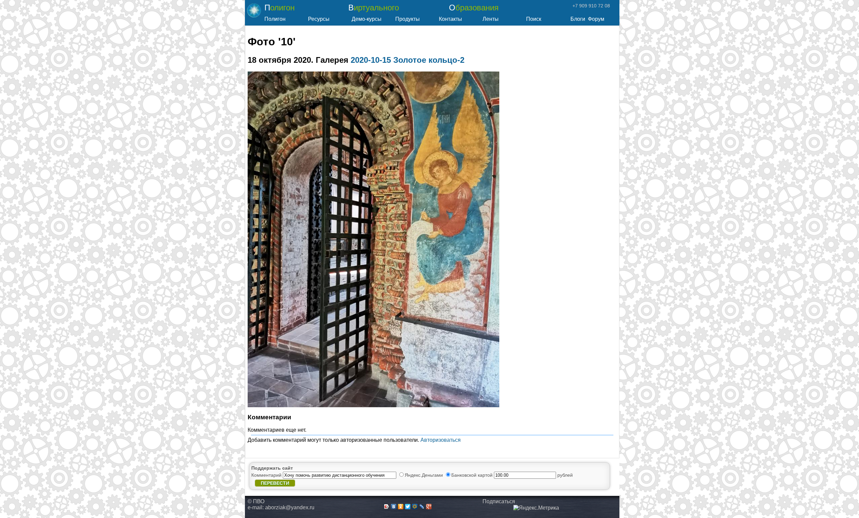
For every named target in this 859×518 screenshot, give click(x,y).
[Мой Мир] (414, 506)
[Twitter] (407, 506)
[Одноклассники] (400, 506)
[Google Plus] (429, 506)
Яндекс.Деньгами (424, 475)
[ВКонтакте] (393, 506)
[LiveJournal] (421, 506)
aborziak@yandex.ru (289, 507)
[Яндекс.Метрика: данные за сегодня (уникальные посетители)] (536, 508)
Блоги (577, 19)
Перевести (275, 483)
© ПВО (256, 501)
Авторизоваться (440, 440)
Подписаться (499, 501)
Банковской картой (472, 475)
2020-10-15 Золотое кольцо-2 (407, 59)
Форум (596, 19)
